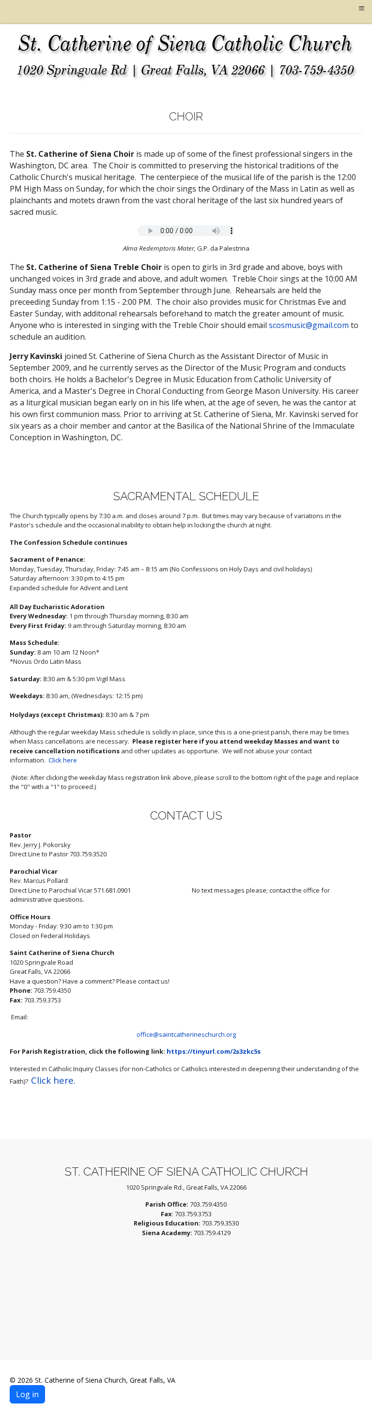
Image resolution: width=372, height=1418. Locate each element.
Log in (27, 1394)
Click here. (53, 1080)
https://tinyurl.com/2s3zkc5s (214, 1051)
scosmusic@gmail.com (309, 325)
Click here (62, 760)
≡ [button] (361, 8)
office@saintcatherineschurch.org (186, 1034)
